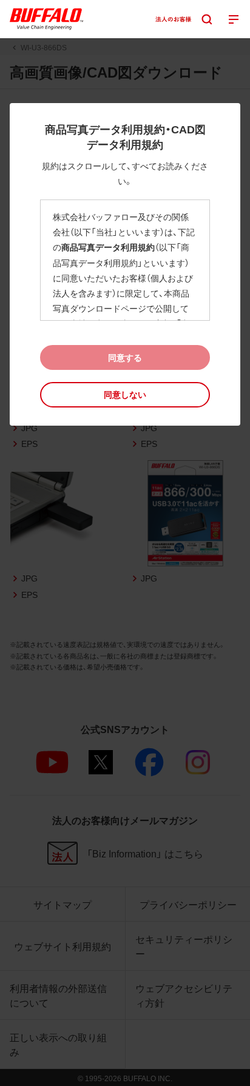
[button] (125, 394)
